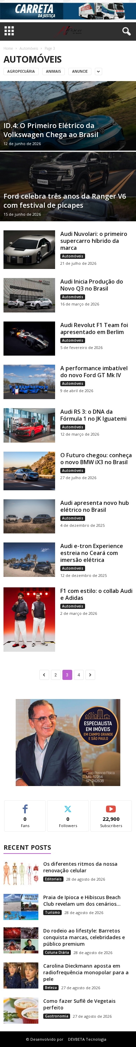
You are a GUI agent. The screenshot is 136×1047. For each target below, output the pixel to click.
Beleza (51, 987)
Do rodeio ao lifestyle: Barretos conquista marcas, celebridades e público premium (84, 937)
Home (8, 48)
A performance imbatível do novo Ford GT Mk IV (94, 371)
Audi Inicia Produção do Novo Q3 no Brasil (91, 285)
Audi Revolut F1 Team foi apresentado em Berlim (94, 328)
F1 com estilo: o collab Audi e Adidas (96, 594)
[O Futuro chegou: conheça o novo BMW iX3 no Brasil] (29, 471)
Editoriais (53, 879)
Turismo (52, 912)
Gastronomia (56, 1016)
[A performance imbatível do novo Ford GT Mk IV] (29, 382)
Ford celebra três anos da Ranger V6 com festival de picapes (64, 200)
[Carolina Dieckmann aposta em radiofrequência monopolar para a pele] (20, 975)
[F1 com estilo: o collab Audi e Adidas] (29, 619)
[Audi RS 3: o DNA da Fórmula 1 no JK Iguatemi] (29, 425)
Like (25, 805)
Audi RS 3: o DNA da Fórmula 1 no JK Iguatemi (93, 415)
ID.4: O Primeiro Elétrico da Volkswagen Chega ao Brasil (50, 130)
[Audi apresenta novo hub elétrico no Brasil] (29, 516)
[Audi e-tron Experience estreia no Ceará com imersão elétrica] (29, 559)
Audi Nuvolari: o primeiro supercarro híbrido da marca (93, 241)
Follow (68, 805)
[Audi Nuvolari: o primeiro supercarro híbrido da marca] (29, 249)
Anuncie (80, 71)
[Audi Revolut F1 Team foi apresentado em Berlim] (29, 339)
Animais (53, 71)
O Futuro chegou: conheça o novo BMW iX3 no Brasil (96, 458)
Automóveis (29, 48)
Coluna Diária (57, 952)
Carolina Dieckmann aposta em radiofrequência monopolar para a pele (86, 972)
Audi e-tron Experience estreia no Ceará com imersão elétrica (91, 553)
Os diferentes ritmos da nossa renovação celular (80, 867)
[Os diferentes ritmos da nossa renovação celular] (20, 873)
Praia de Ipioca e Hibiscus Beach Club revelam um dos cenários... (82, 900)
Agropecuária (21, 71)
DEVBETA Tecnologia (87, 1039)
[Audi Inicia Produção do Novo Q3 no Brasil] (29, 295)
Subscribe (111, 805)
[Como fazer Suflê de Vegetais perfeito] (20, 1011)
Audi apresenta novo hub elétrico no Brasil (94, 506)
